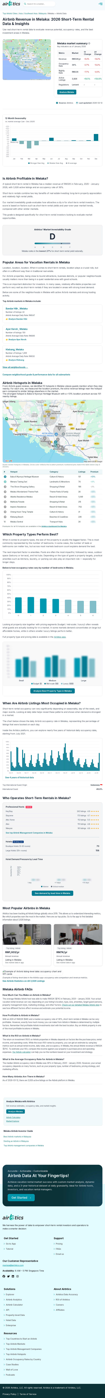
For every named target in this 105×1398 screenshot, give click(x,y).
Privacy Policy (9, 1394)
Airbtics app (60, 637)
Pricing (59, 1243)
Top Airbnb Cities (10, 13)
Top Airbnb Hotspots (16, 1354)
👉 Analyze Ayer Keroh (16, 339)
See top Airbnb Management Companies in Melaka (29, 833)
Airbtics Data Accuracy (67, 1294)
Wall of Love (12, 1369)
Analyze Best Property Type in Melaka (52, 691)
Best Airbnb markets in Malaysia (17, 1137)
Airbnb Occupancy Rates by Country (23, 1359)
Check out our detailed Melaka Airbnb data (80, 1005)
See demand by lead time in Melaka (52, 893)
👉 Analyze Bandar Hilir (16, 319)
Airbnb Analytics (14, 1299)
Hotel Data (11, 1320)
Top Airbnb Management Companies (23, 1349)
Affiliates (60, 1310)
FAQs (58, 1249)
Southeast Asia (30, 13)
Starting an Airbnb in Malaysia (16, 1141)
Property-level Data (15, 1315)
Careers (60, 1304)
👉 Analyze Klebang (15, 360)
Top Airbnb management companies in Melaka (24, 1145)
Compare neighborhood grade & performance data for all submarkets (36, 374)
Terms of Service (28, 1394)
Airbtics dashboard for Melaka (54, 526)
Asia (21, 13)
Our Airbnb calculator (21, 1052)
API (7, 1310)
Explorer (10, 1294)
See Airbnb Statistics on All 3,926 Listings (24, 981)
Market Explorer (12, 1121)
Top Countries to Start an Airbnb (21, 1338)
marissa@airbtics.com (13, 1265)
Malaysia (42, 13)
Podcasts (10, 1375)
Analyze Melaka (67, 92)
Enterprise (11, 1325)
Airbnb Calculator (13, 1117)
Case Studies (12, 1364)
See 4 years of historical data (19, 777)
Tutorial (9, 1249)
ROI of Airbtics (63, 1299)
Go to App (11, 1243)
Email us (60, 1254)
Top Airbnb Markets (15, 1344)
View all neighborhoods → (15, 367)
